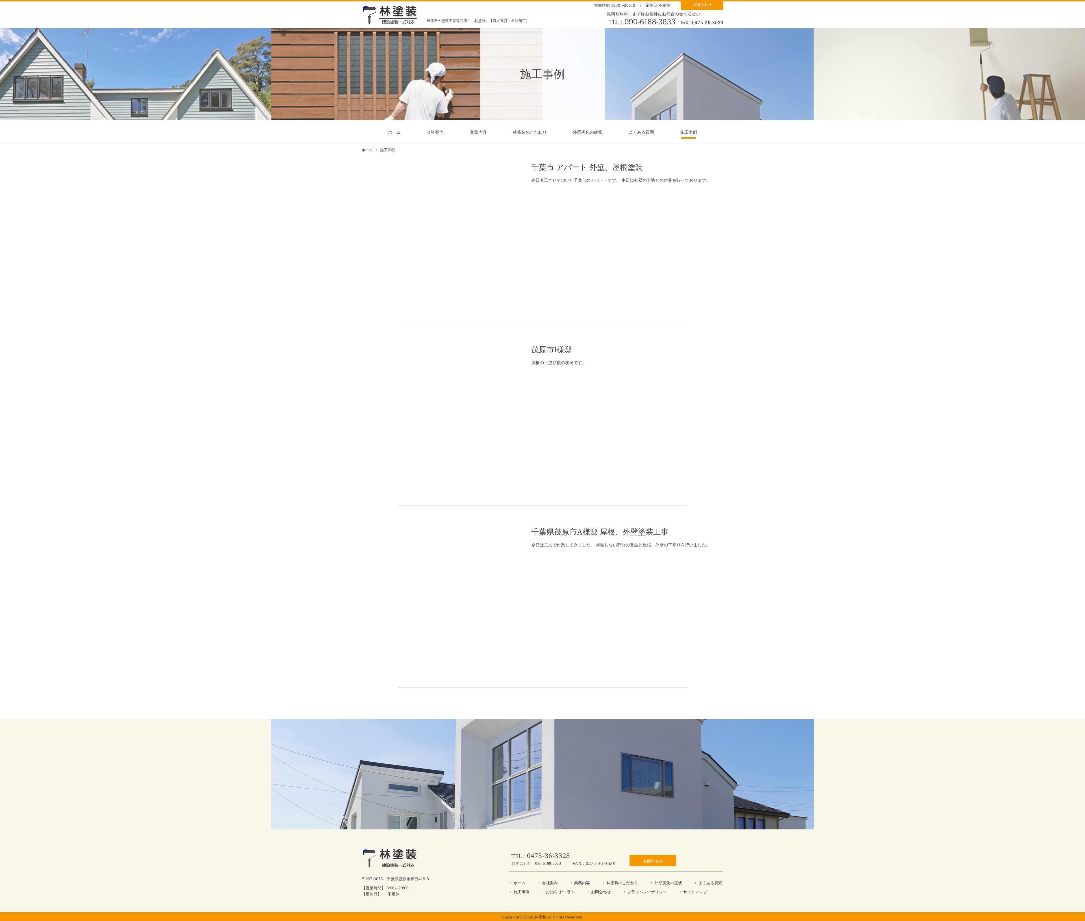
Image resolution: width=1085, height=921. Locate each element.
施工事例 (688, 132)
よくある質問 (641, 132)
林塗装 (540, 917)
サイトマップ (695, 892)
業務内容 (478, 132)
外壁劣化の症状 (587, 132)
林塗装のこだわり (530, 132)
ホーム (394, 132)
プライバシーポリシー (647, 892)
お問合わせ (601, 892)
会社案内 (435, 132)
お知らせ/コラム (560, 892)
